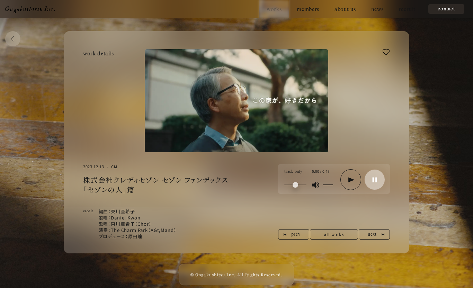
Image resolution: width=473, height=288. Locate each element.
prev (295, 234)
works (274, 8)
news (377, 8)
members (308, 8)
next (372, 234)
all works (333, 234)
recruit (407, 8)
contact (446, 8)
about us (345, 8)
